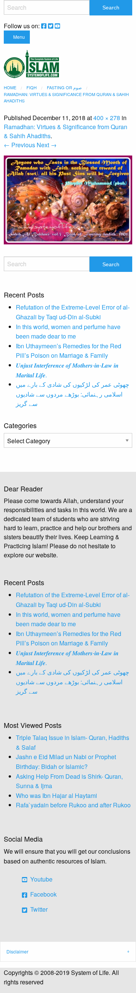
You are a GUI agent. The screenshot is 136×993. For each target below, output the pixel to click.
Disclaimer (17, 951)
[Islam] (31, 63)
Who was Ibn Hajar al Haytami (56, 795)
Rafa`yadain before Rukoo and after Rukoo (73, 805)
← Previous (19, 144)
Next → (47, 144)
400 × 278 (106, 117)
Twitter (38, 909)
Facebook (43, 894)
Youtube (41, 879)
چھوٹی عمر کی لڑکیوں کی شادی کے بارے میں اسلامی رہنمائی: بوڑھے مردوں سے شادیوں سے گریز (72, 394)
